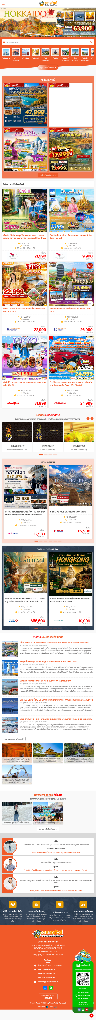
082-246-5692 (46, 969)
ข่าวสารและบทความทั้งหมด (13, 739)
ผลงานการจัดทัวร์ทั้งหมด (47, 829)
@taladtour (83, 988)
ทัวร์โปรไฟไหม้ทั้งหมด (47, 175)
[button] (88, 418)
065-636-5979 (46, 973)
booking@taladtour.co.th (48, 981)
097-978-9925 (46, 977)
